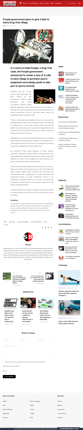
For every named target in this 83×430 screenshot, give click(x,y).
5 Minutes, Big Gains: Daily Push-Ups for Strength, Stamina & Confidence (68, 293)
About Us (59, 401)
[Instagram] (4, 89)
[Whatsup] (4, 85)
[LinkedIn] (4, 81)
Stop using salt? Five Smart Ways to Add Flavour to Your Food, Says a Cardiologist (71, 249)
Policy (31, 417)
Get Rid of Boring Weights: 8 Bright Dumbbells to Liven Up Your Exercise (71, 207)
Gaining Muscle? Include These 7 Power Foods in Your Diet (72, 231)
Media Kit (59, 405)
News (4, 25)
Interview (5, 417)
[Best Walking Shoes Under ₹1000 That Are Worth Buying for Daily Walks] (46, 303)
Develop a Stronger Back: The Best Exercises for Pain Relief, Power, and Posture (67, 146)
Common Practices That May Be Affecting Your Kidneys (72, 81)
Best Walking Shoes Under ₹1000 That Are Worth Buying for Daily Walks (45, 315)
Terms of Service (61, 413)
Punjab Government (23, 221)
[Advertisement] (41, 10)
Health (31, 405)
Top (79, 426)
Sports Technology (7, 409)
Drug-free (12, 221)
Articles (5, 401)
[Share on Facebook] (4, 72)
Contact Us (60, 417)
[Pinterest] (51, 227)
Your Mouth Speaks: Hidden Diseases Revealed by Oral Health (72, 89)
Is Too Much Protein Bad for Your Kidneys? (72, 257)
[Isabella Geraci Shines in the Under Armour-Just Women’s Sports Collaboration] (10, 303)
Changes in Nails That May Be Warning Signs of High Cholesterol (72, 109)
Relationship (6, 413)
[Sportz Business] (9, 3)
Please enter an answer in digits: (11, 366)
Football (32, 413)
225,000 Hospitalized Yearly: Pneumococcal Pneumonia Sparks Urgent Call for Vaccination (71, 99)
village (6, 224)
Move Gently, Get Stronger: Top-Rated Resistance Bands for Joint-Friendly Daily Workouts (71, 197)
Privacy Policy (60, 409)
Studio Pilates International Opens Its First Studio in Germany (72, 216)
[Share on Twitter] (4, 76)
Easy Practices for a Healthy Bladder (71, 73)
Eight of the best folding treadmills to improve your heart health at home (72, 187)
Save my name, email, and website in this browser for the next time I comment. (25, 362)
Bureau (28, 245)
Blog (4, 405)
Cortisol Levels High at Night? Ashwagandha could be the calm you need (71, 240)
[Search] (78, 3)
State (45, 221)
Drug (5, 221)
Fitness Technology (35, 401)
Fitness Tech (62, 288)
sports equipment (36, 221)
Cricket (32, 409)
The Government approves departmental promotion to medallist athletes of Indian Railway (19, 279)
